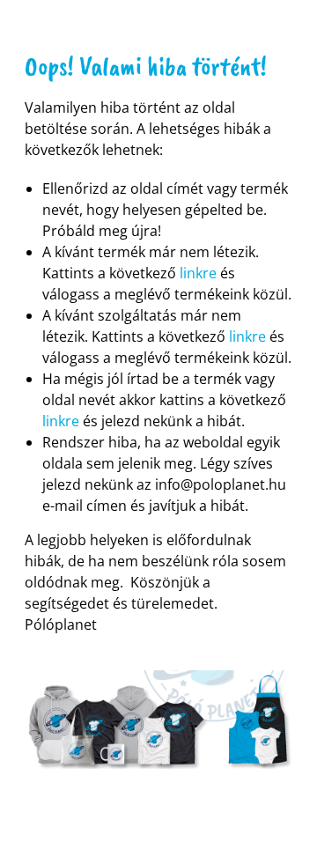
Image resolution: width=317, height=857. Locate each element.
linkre (198, 273)
